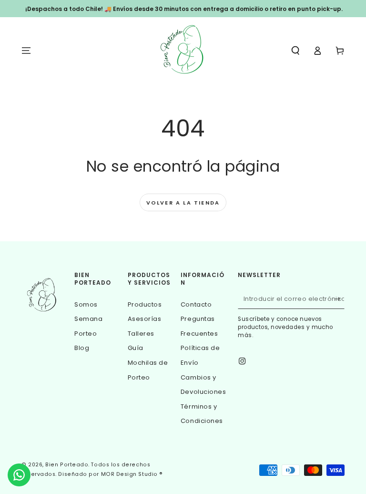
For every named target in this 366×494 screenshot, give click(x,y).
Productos (145, 304)
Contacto (196, 304)
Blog (81, 347)
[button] (295, 50)
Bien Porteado (66, 464)
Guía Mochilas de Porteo (148, 362)
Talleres (141, 333)
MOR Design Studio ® (132, 474)
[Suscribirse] (340, 299)
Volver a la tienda (183, 202)
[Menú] (26, 50)
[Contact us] (19, 474)
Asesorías (145, 318)
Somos (86, 304)
